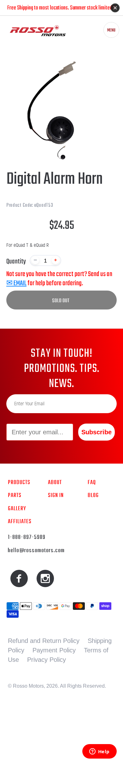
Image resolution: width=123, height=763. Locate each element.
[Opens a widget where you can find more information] (99, 752)
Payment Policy (54, 650)
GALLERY (17, 508)
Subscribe (96, 432)
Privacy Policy (46, 659)
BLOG (93, 495)
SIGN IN (56, 495)
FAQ (92, 482)
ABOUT (55, 482)
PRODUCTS (19, 482)
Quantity (16, 261)
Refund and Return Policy (43, 640)
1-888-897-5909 (26, 537)
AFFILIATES (20, 521)
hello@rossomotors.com (36, 550)
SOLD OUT (60, 301)
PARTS (14, 495)
